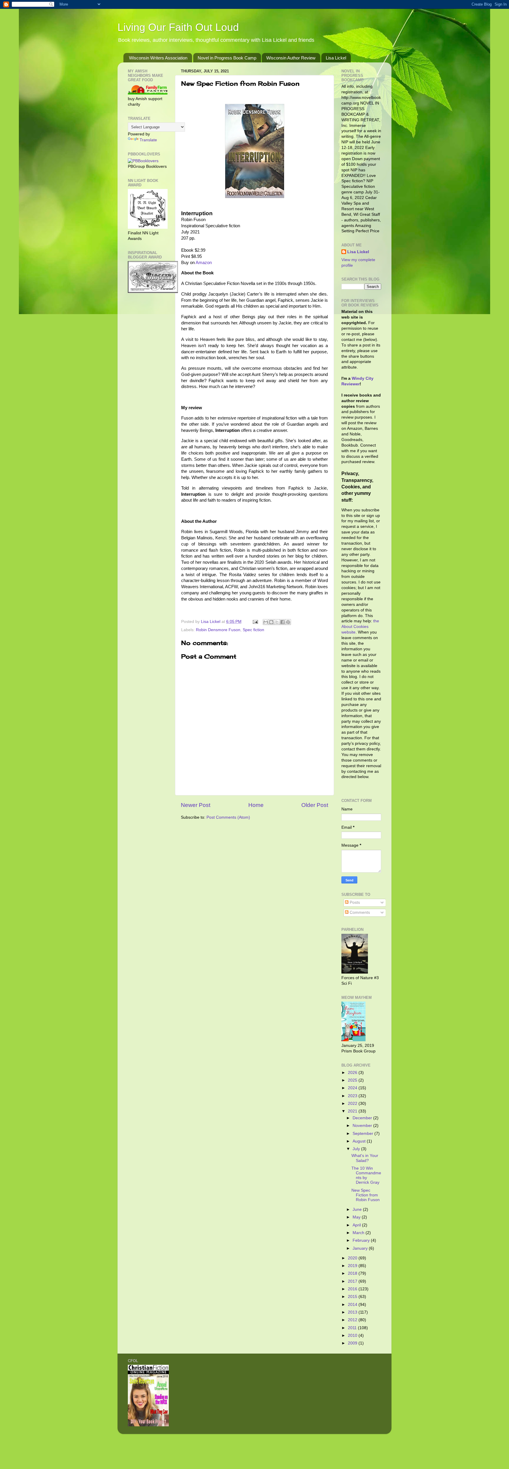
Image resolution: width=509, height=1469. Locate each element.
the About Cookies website (360, 626)
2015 (353, 1296)
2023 (353, 1096)
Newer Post (195, 805)
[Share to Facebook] (282, 622)
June (358, 1209)
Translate (148, 140)
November (363, 1125)
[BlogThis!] (271, 622)
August (360, 1141)
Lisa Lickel (336, 57)
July (357, 1149)
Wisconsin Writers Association (158, 57)
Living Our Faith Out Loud (178, 27)
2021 (353, 1111)
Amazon (204, 262)
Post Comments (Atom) (228, 817)
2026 (353, 1072)
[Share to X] (277, 622)
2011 (353, 1328)
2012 (353, 1320)
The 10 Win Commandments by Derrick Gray (366, 1175)
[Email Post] (255, 621)
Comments (359, 912)
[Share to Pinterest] (288, 622)
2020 (353, 1258)
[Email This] (266, 622)
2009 (353, 1343)
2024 (353, 1088)
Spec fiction (253, 630)
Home (256, 805)
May (357, 1217)
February (362, 1240)
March (359, 1233)
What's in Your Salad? (364, 1158)
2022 (353, 1103)
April (357, 1225)
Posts (354, 902)
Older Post (314, 805)
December (363, 1118)
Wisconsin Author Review (290, 57)
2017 (353, 1281)
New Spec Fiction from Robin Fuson (365, 1195)
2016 (353, 1289)
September (363, 1133)
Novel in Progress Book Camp (227, 57)
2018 (353, 1273)
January (361, 1248)
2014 (353, 1304)
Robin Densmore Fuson (218, 630)
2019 (353, 1266)
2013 (353, 1312)
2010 (353, 1335)
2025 (353, 1080)
